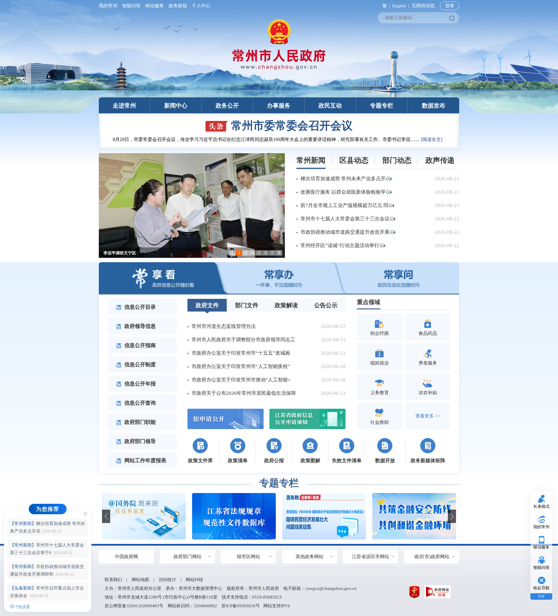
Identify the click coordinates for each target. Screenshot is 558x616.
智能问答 (131, 5)
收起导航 (541, 588)
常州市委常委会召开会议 (292, 125)
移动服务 (154, 5)
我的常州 (109, 5)
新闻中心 (175, 105)
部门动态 (397, 160)
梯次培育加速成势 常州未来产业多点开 (343, 178)
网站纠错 (194, 579)
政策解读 (286, 305)
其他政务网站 (309, 556)
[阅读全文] (431, 139)
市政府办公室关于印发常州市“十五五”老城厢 (241, 353)
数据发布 (433, 105)
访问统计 (167, 579)
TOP (541, 596)
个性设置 (22, 607)
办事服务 (278, 105)
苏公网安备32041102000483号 (134, 605)
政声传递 (440, 160)
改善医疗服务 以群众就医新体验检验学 (343, 192)
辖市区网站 (248, 556)
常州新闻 (311, 160)
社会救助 (379, 422)
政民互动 (330, 105)
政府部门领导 (139, 441)
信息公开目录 (139, 307)
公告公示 (325, 305)
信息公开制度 (139, 364)
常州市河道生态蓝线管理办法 (224, 326)
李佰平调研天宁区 (119, 253)
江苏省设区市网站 (370, 556)
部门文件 (246, 305)
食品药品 (428, 333)
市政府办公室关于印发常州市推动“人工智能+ (241, 380)
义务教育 (379, 392)
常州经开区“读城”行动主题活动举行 (340, 245)
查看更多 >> (427, 415)
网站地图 (140, 579)
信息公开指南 (139, 345)
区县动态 (354, 160)
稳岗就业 (379, 362)
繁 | (385, 5)
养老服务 (428, 362)
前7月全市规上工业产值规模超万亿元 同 (344, 205)
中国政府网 (126, 556)
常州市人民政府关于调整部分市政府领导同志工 (243, 339)
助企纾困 (379, 333)
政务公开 (227, 105)
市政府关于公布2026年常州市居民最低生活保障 (244, 393)
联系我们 (113, 579)
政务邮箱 (177, 5)
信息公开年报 (139, 384)
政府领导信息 (139, 326)
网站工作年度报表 (144, 460)
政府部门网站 (187, 556)
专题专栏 (381, 105)
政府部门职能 (139, 422)
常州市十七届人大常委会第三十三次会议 (345, 219)
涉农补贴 (428, 392)
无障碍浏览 (423, 5)
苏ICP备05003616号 (240, 605)
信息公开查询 (139, 403)
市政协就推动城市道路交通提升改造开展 (345, 232)
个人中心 (199, 5)
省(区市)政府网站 (431, 556)
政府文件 (207, 305)
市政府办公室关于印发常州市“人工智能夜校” (241, 366)
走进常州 (124, 105)
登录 (449, 5)
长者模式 (541, 506)
